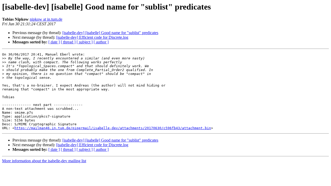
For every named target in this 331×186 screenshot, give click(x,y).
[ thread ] (68, 42)
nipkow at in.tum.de (46, 19)
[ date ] (54, 42)
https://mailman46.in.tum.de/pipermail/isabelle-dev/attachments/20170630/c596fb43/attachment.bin (112, 128)
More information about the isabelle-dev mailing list (44, 161)
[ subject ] (85, 42)
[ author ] (101, 42)
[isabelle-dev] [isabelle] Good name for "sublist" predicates (110, 32)
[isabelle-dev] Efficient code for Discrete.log (92, 37)
